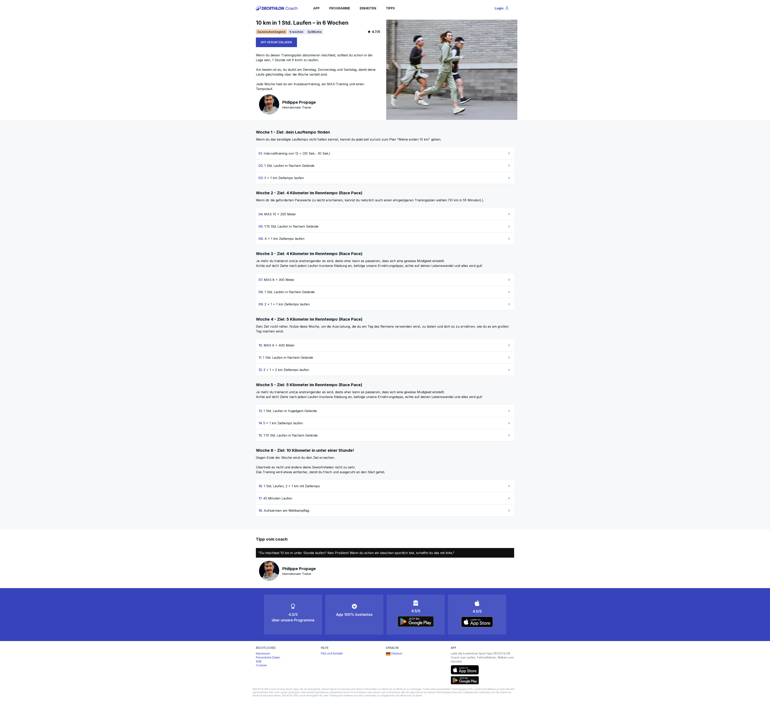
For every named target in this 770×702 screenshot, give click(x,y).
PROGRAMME (339, 8)
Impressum (263, 653)
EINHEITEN (368, 8)
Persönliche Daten (268, 657)
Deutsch (396, 653)
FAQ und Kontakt (332, 653)
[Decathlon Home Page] (277, 8)
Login (504, 9)
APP (316, 8)
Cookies (261, 665)
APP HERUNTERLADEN (276, 42)
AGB (258, 661)
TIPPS (390, 8)
